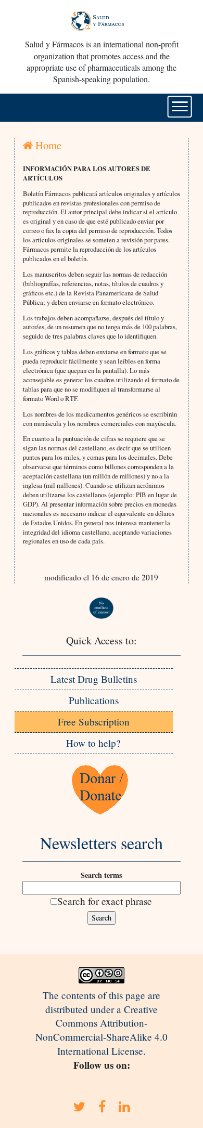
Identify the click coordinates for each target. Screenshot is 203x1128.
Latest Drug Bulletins (93, 678)
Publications (94, 700)
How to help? (93, 742)
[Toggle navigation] (180, 107)
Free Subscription (94, 721)
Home (47, 145)
